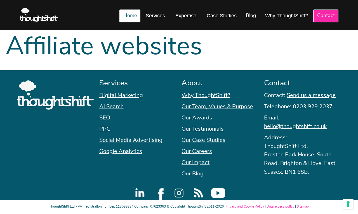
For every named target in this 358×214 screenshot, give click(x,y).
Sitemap (303, 206)
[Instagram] (179, 193)
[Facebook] (159, 193)
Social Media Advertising (130, 140)
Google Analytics (120, 151)
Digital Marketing (121, 95)
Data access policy (280, 206)
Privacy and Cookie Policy (244, 206)
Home (130, 15)
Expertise (185, 15)
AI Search (111, 106)
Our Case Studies (203, 140)
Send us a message (311, 95)
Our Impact (195, 162)
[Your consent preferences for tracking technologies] (348, 204)
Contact (326, 15)
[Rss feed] (199, 193)
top (351, 107)
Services (155, 15)
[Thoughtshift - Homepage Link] (39, 15)
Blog (251, 15)
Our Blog (193, 174)
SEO (104, 118)
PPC (104, 129)
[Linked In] (140, 193)
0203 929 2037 (313, 106)
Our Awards (197, 118)
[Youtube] (218, 193)
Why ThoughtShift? (286, 15)
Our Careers (197, 151)
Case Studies (222, 15)
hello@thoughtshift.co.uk (295, 126)
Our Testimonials (203, 129)
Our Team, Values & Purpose (217, 106)
